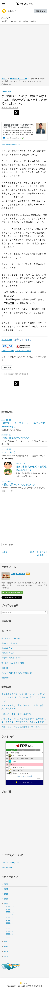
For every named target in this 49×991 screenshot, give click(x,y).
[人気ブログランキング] (10, 969)
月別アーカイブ (10, 876)
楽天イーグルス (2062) (11, 638)
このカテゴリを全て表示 (24, 776)
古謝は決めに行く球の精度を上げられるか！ (22, 727)
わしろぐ (12, 11)
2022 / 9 (9, 914)
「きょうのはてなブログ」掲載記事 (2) (17, 672)
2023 (6, 898)
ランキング (7, 339)
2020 (6, 946)
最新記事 (6, 686)
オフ (5, 551)
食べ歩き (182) (7, 648)
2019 (6, 951)
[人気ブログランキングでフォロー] (12, 593)
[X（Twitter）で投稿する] (16, 112)
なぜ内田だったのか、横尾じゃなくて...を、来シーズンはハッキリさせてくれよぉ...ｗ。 (24, 99)
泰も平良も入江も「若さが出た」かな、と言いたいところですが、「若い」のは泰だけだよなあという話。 (24, 697)
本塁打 (25, 200)
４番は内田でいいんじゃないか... (19, 484)
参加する (40, 778)
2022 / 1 (9, 936)
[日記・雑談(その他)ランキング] (23, 347)
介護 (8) (5, 667)
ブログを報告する (35, 986)
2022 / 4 (9, 928)
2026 (6, 884)
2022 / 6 (9, 922)
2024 (6, 893)
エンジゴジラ (9, 452)
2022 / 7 (9, 920)
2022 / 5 (9, 925)
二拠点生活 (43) (8, 653)
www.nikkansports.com (11, 144)
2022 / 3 (9, 931)
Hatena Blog (22, 986)
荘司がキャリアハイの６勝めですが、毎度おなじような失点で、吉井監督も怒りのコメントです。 (24, 720)
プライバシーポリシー (10, 862)
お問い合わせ (7, 867)
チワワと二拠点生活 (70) (11, 658)
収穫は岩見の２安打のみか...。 (18, 438)
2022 (6, 903)
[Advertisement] (24, 50)
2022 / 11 (10, 909)
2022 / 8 (9, 917)
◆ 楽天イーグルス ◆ (10, 107)
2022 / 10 (10, 912)
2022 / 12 (10, 906)
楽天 (24, 168)
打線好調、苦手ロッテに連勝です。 (18, 713)
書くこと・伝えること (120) (13, 662)
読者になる (40, 11)
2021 (6, 941)
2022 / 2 (9, 933)
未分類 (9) (6, 677)
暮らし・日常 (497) (9, 643)
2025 (6, 889)
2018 (6, 956)
